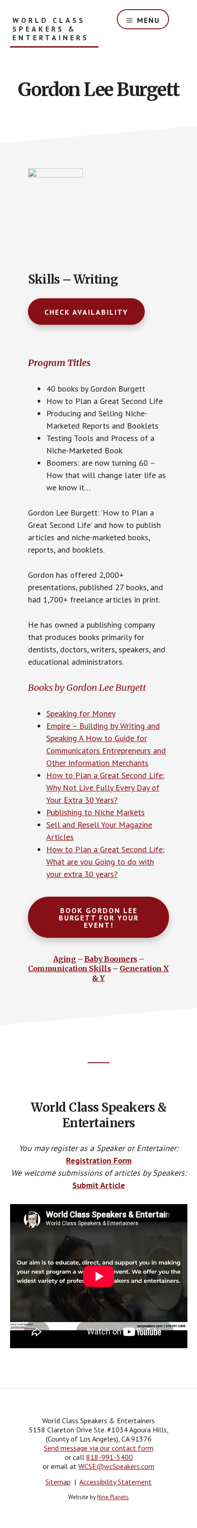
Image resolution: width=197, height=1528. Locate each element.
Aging (64, 958)
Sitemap (58, 1481)
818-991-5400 (109, 1457)
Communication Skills (69, 968)
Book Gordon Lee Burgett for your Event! (99, 918)
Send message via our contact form (98, 1448)
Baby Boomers (110, 958)
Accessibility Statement (115, 1481)
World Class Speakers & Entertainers (50, 29)
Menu (148, 20)
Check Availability (86, 312)
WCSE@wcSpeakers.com (116, 1466)
